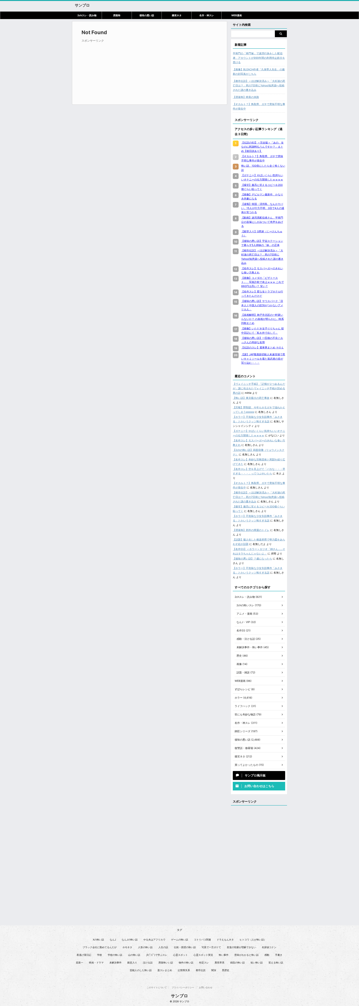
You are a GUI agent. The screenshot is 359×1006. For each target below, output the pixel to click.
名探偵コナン (269, 947)
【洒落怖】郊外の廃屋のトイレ (251, 530)
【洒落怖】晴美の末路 (246, 97)
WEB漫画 (236, 15)
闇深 (213, 970)
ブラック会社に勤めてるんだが (100, 947)
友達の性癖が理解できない (241, 947)
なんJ (113, 939)
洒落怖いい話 (165, 962)
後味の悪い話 (146, 15)
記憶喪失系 (184, 970)
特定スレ (204, 962)
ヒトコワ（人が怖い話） (253, 939)
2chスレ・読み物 (86, 15)
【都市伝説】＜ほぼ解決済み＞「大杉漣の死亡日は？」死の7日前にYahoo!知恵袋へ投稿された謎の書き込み (259, 85)
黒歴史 (225, 970)
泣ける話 (148, 962)
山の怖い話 (134, 954)
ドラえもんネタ (225, 939)
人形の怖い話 (145, 947)
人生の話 (163, 947)
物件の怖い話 (186, 962)
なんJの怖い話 (130, 939)
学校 (99, 954)
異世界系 (219, 962)
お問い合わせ (205, 987)
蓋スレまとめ (164, 970)
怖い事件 (223, 954)
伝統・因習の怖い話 (185, 947)
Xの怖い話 (98, 939)
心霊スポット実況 (203, 954)
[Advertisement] (113, 70)
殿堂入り (132, 962)
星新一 (79, 962)
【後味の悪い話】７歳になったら (252, 558)
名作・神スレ (206, 15)
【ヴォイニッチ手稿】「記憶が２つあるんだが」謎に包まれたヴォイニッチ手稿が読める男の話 (259, 388)
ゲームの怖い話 (179, 939)
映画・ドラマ (96, 962)
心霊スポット (180, 954)
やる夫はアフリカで (154, 939)
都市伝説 (200, 970)
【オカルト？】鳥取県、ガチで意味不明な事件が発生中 (259, 106)
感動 (266, 954)
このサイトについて (157, 987)
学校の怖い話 (115, 954)
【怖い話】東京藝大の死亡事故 (251, 397)
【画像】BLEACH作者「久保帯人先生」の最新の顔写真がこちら (259, 71)
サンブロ (82, 5)
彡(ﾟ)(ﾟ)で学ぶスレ (156, 954)
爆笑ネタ (177, 15)
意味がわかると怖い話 (246, 954)
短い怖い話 (257, 962)
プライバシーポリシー (183, 987)
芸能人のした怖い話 (141, 970)
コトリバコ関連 (202, 939)
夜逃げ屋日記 (84, 954)
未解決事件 (115, 962)
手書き (278, 954)
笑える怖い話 (276, 962)
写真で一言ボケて (211, 947)
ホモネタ (127, 947)
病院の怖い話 (237, 962)
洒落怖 (116, 15)
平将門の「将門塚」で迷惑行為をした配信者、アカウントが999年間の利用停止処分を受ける (259, 58)
